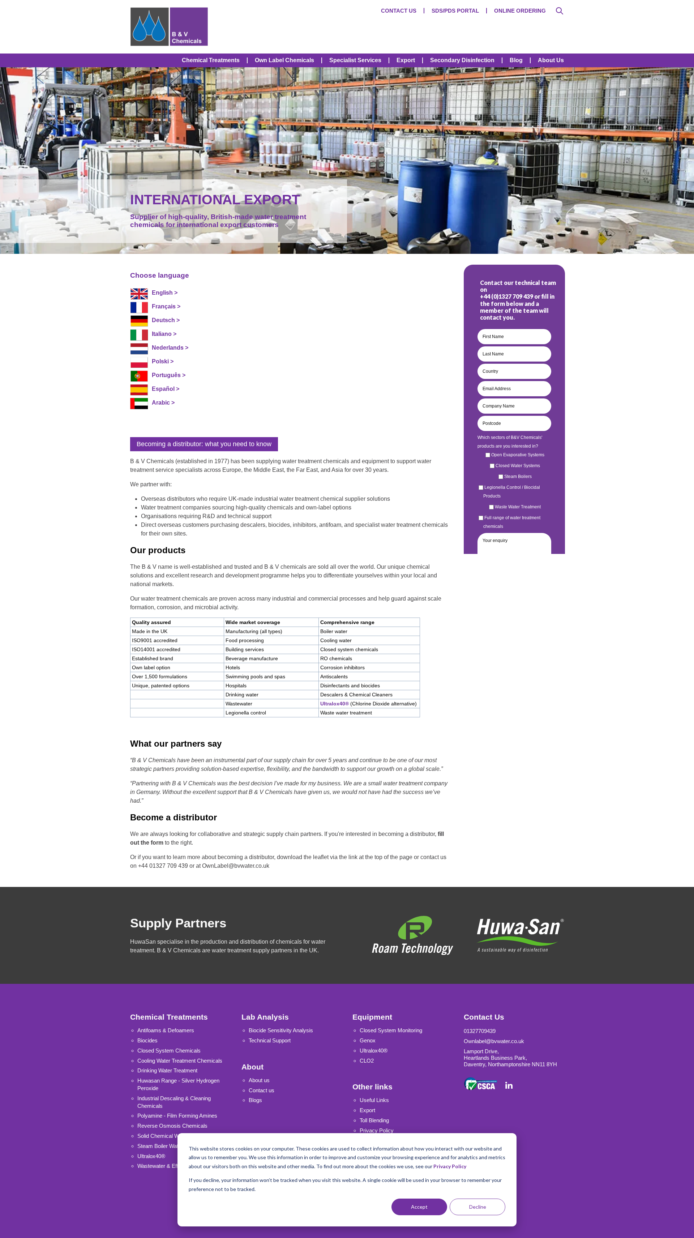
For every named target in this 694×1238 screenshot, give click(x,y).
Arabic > (163, 403)
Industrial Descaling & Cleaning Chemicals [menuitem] (174, 1102)
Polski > (163, 361)
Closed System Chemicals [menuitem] (169, 1050)
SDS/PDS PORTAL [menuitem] (455, 10)
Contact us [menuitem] (261, 1090)
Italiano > (164, 334)
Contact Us (484, 1017)
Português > (168, 375)
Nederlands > (170, 348)
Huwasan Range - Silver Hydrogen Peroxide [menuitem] (178, 1084)
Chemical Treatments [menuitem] (211, 60)
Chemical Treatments (169, 1017)
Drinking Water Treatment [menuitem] (167, 1070)
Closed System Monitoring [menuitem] (391, 1030)
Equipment (372, 1017)
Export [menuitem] (406, 60)
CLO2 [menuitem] (367, 1061)
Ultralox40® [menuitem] (373, 1050)
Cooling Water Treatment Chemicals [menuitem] (179, 1061)
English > (164, 293)
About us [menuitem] (259, 1080)
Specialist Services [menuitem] (355, 60)
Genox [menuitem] (368, 1040)
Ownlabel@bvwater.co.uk (494, 1041)
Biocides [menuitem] (147, 1040)
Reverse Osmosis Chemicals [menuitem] (172, 1126)
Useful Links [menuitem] (374, 1100)
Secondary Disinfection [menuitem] (462, 60)
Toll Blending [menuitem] (374, 1120)
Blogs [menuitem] (255, 1100)
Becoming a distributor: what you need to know (204, 444)
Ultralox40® (334, 703)
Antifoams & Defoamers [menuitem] (165, 1030)
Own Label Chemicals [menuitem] (284, 60)
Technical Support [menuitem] (270, 1040)
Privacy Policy (449, 1166)
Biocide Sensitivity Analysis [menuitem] (281, 1030)
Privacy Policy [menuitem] (377, 1130)
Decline (477, 1207)
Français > (166, 306)
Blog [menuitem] (516, 60)
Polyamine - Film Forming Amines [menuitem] (177, 1116)
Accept (419, 1207)
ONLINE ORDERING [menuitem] (520, 10)
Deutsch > (166, 320)
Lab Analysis (265, 1017)
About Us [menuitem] (551, 60)
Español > (165, 389)
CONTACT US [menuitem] (398, 10)
